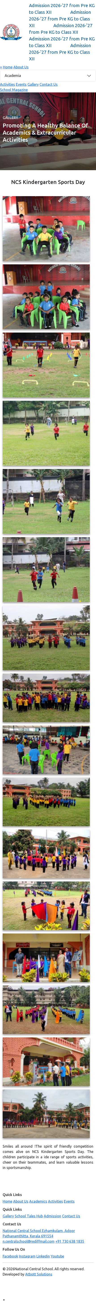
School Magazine (14, 90)
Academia (13, 76)
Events (21, 84)
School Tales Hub (29, 1216)
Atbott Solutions (38, 1274)
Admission (52, 1216)
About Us (21, 67)
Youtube (57, 1256)
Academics (38, 1201)
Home (8, 67)
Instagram (27, 1256)
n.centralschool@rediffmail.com (28, 1241)
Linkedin (43, 1256)
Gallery (33, 84)
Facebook (10, 1256)
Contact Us (49, 84)
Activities (7, 84)
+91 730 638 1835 (69, 1241)
